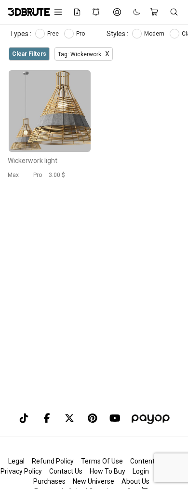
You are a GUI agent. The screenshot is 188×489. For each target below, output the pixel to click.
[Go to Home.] (24, 12)
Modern (155, 33)
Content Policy (152, 461)
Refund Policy (53, 461)
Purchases (49, 481)
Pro (81, 33)
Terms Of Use (102, 461)
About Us (135, 481)
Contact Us (65, 471)
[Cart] (155, 12)
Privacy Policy (21, 471)
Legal (16, 461)
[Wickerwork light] (50, 149)
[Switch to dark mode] (131, 12)
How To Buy (107, 471)
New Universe (93, 481)
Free (53, 33)
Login (141, 471)
